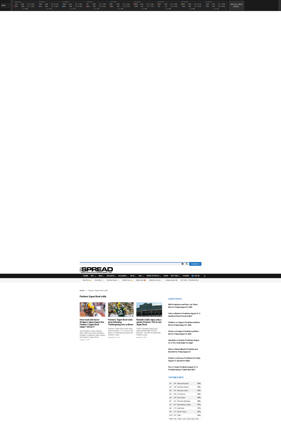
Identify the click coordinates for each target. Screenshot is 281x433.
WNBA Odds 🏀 (141, 280)
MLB (193, 419)
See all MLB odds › (236, 5)
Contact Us (195, 264)
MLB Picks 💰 (87, 280)
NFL (175, 419)
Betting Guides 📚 (171, 280)
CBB (188, 419)
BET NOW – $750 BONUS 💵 (189, 280)
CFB (184, 419)
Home (82, 290)
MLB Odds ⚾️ (99, 280)
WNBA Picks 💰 (127, 280)
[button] (204, 276)
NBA (179, 419)
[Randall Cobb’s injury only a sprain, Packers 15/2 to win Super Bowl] (149, 309)
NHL (197, 419)
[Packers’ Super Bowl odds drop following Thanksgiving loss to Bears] (121, 309)
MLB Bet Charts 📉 (113, 280)
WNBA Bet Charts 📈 (155, 280)
